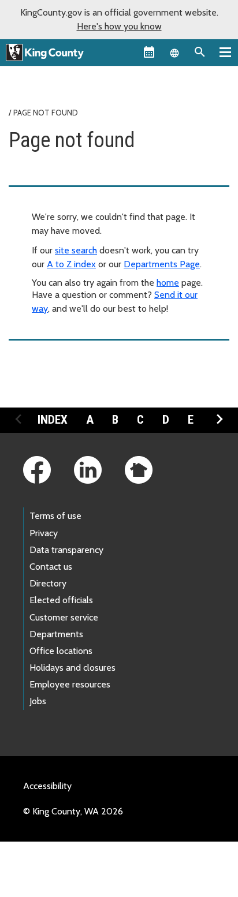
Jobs (37, 701)
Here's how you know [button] (119, 26)
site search (76, 250)
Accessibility (47, 785)
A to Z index (71, 264)
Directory (47, 583)
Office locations (60, 650)
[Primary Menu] (225, 52)
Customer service (63, 617)
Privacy (43, 533)
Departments (56, 634)
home (168, 282)
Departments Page (162, 264)
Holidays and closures (72, 667)
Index (53, 420)
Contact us (50, 566)
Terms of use (55, 515)
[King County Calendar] (149, 52)
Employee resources (69, 684)
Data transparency (66, 549)
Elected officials (61, 600)
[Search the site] (200, 52)
